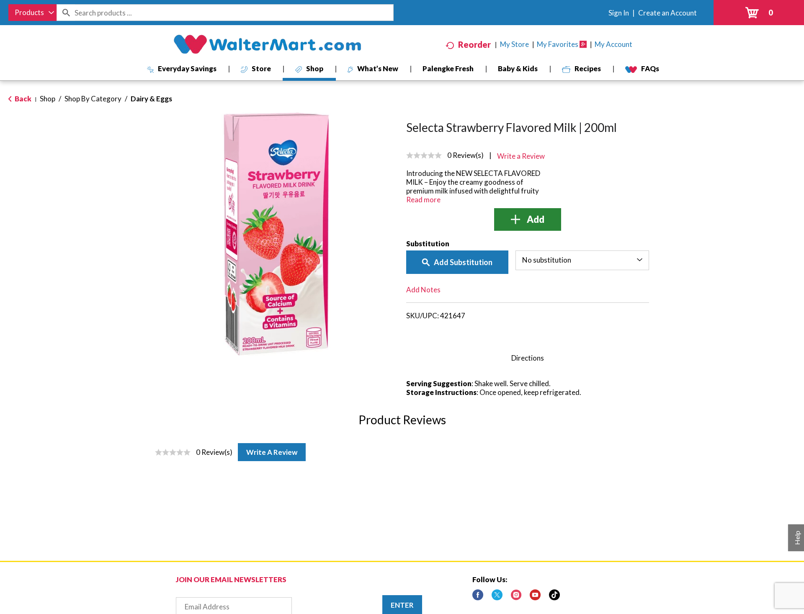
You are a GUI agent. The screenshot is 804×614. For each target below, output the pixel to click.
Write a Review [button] (521, 156)
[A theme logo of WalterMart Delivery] (267, 44)
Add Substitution (463, 262)
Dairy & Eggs (151, 98)
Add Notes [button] (423, 289)
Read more (423, 199)
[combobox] (32, 12)
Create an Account (667, 12)
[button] (527, 219)
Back (22, 98)
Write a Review (271, 452)
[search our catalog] (66, 12)
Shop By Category (92, 98)
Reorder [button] (474, 44)
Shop (47, 98)
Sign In (618, 12)
